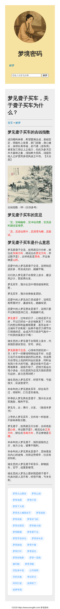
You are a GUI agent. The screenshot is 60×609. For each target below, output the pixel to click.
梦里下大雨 (18, 506)
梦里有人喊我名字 (22, 512)
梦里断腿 (17, 532)
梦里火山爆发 (19, 493)
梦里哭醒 (29, 564)
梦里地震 (17, 500)
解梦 (18, 122)
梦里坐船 (17, 519)
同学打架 (17, 583)
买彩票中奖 (18, 570)
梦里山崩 (36, 493)
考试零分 (31, 577)
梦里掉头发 (37, 538)
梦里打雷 (31, 500)
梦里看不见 (32, 532)
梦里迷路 (40, 512)
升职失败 (17, 577)
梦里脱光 (31, 551)
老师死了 (31, 583)
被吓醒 (16, 564)
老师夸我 (17, 589)
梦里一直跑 (35, 557)
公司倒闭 (33, 570)
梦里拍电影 (18, 557)
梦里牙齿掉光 (19, 538)
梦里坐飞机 (32, 519)
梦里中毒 (31, 544)
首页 (10, 122)
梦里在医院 (18, 525)
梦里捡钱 (17, 544)
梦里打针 (17, 551)
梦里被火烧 (35, 525)
